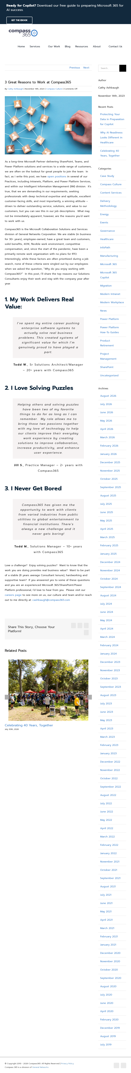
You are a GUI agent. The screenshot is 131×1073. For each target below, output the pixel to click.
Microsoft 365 (108, 264)
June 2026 (106, 412)
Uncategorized (109, 375)
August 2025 (108, 496)
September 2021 (110, 878)
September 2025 (110, 487)
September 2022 (110, 787)
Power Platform (109, 319)
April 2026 (106, 429)
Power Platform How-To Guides (109, 329)
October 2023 (109, 678)
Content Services (111, 193)
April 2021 (106, 920)
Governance (107, 231)
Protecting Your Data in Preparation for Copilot (112, 119)
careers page (13, 595)
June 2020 (106, 1003)
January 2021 (108, 945)
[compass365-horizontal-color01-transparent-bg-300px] (23, 28)
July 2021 (105, 895)
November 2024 (110, 570)
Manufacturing (109, 256)
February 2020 (109, 1020)
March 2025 (107, 537)
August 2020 (108, 986)
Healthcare (107, 239)
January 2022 (108, 853)
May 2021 (106, 911)
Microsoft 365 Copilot (108, 275)
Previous (74, 68)
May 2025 (106, 521)
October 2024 (109, 579)
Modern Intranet (110, 294)
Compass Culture (54, 88)
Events (104, 222)
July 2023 (106, 703)
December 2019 (110, 1028)
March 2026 (107, 437)
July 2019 (106, 1045)
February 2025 (109, 545)
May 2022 (106, 820)
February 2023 (109, 745)
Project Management (108, 356)
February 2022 (109, 845)
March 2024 (107, 637)
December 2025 (110, 462)
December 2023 (110, 662)
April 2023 (106, 729)
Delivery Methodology (108, 203)
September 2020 (110, 978)
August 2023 (108, 695)
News (103, 311)
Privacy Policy (67, 1063)
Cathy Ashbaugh (15, 88)
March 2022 (107, 837)
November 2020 (110, 961)
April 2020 (106, 1011)
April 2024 (106, 629)
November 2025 (110, 471)
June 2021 (106, 903)
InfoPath (105, 247)
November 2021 (109, 862)
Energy (104, 214)
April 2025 (106, 529)
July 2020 (106, 995)
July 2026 (106, 404)
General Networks (40, 1067)
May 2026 (106, 421)
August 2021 (108, 886)
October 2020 (109, 970)
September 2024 (110, 587)
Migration (106, 286)
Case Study (107, 176)
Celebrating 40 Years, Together (29, 725)
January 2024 (108, 654)
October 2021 (108, 870)
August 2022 (108, 795)
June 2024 (106, 612)
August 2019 (108, 1036)
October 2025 (109, 479)
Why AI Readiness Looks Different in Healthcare (111, 137)
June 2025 (106, 512)
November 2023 (110, 670)
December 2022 (110, 762)
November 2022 (110, 770)
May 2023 (106, 720)
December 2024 (110, 562)
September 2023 (110, 687)
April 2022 (106, 828)
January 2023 (108, 753)
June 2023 (106, 712)
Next (86, 68)
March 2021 (107, 928)
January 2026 (108, 454)
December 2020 (110, 953)
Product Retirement (107, 343)
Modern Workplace (112, 302)
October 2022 (109, 778)
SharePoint (106, 367)
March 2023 (107, 737)
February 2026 (109, 446)
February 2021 (109, 936)
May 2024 (106, 620)
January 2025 (108, 554)
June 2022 (106, 812)
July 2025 (106, 504)
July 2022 (106, 803)
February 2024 (109, 645)
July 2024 (106, 604)
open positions (56, 176)
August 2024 (108, 595)
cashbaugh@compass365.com (51, 600)
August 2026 (108, 396)
